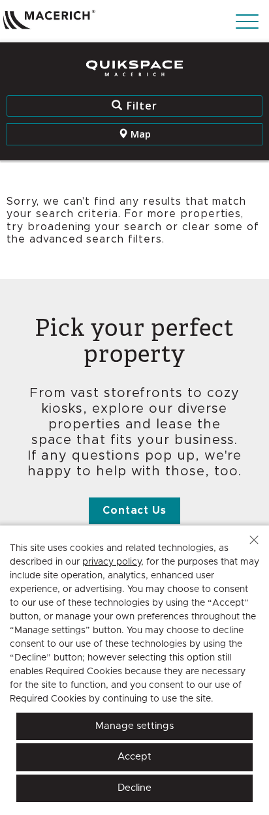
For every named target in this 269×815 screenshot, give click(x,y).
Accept (134, 757)
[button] (254, 540)
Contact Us (135, 510)
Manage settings (134, 726)
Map (139, 133)
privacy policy (111, 562)
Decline (134, 788)
